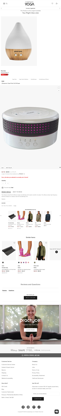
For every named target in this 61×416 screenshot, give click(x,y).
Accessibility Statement (38, 375)
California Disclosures (37, 378)
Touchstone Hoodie (47, 224)
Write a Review (31, 298)
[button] (10, 228)
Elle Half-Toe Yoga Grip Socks (20, 225)
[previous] (1, 8)
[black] (3, 262)
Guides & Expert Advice (8, 367)
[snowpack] (18, 262)
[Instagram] (28, 407)
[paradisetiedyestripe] (26, 262)
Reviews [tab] (4, 291)
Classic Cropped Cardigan (38, 225)
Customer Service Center (8, 364)
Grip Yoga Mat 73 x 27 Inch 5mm (12, 225)
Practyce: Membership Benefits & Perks (12, 394)
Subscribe (38, 398)
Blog (3, 389)
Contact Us (5, 375)
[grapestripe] (23, 262)
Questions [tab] (11, 291)
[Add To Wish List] (58, 87)
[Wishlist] (52, 3)
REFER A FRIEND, (31, 355)
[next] (59, 8)
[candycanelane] (21, 262)
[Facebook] (23, 407)
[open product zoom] (59, 90)
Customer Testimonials (8, 392)
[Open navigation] (4, 3)
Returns (4, 370)
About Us (34, 364)
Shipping (4, 373)
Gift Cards (4, 386)
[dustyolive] (34, 262)
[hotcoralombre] (28, 262)
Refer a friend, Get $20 (8, 397)
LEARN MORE (30, 330)
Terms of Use (35, 370)
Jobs (33, 367)
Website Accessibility (7, 378)
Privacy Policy (35, 373)
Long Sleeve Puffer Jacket (29, 225)
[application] (56, 411)
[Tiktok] (39, 407)
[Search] (6, 4)
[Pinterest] (34, 407)
